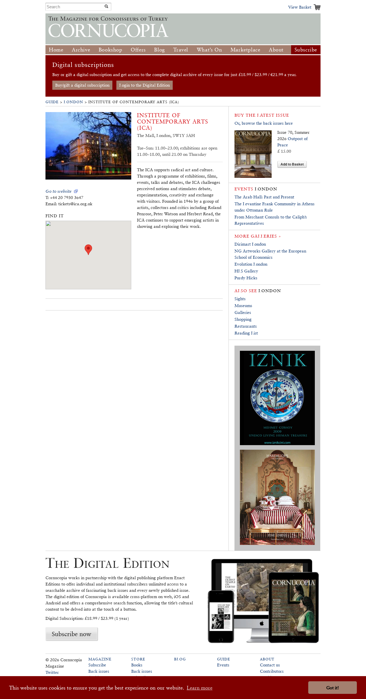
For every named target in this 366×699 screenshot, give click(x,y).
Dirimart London (250, 244)
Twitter (52, 672)
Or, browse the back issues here (263, 123)
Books (136, 664)
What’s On (209, 50)
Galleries (242, 312)
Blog (159, 50)
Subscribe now (71, 634)
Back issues (98, 671)
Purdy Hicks (245, 277)
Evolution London (250, 264)
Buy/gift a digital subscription (82, 85)
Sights (240, 298)
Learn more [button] (199, 688)
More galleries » (257, 236)
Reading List (246, 332)
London (73, 102)
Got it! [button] (332, 687)
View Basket (299, 7)
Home (56, 50)
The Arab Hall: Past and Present (264, 196)
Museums (243, 305)
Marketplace (245, 50)
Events (223, 664)
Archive (81, 50)
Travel (180, 50)
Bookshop (110, 50)
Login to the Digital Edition (144, 85)
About (276, 50)
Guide (52, 102)
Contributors (272, 671)
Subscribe (306, 50)
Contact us (270, 664)
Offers (138, 50)
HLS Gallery (246, 270)
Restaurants (245, 326)
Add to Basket (292, 164)
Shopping (243, 319)
